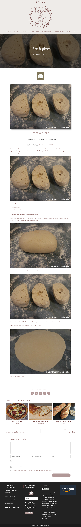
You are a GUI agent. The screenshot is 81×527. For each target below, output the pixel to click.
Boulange (41, 139)
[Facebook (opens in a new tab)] (36, 2)
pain (18, 384)
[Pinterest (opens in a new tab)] (38, 2)
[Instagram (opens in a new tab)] (40, 2)
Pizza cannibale (17, 421)
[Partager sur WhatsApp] (48, 393)
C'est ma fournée (10, 500)
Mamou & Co (9, 504)
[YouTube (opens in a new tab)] (42, 2)
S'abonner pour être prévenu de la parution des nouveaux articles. (32, 471)
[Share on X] (32, 393)
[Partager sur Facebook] (36, 393)
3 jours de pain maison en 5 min (40, 421)
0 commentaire (52, 139)
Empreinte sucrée (10, 496)
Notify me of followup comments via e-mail (25, 467)
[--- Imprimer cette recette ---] (40, 76)
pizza (20, 384)
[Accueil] (33, 54)
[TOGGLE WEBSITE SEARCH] (74, 32)
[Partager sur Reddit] (44, 393)
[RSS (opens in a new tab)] (45, 2)
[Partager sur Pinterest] (40, 393)
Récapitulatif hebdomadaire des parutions (30, 507)
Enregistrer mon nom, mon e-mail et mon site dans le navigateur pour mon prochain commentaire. (39, 463)
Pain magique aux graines (64, 421)
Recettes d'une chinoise (12, 507)
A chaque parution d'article (30, 503)
